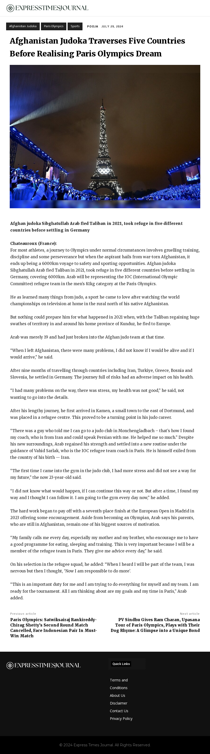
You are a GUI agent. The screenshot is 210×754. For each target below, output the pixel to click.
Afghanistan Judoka (23, 26)
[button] (203, 8)
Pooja (92, 26)
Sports (75, 26)
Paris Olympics (53, 26)
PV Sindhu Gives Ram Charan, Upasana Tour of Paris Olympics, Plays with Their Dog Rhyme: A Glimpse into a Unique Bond (155, 625)
